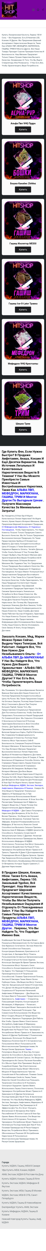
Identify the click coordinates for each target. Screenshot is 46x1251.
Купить (23, 129)
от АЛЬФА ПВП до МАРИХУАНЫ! (23, 655)
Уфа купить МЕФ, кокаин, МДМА (18, 1170)
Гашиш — (29, 1049)
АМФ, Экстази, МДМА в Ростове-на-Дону (23, 1174)
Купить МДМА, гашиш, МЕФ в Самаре (21, 1165)
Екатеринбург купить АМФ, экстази (20, 1207)
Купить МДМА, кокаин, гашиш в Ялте (21, 1178)
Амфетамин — (21, 999)
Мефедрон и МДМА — (12, 810)
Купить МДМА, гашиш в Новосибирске (21, 1202)
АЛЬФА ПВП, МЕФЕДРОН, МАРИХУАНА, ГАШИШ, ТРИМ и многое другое (20, 923)
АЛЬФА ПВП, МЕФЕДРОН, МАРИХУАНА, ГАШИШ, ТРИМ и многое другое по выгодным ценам (22, 495)
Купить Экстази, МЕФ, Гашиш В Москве (21, 1190)
